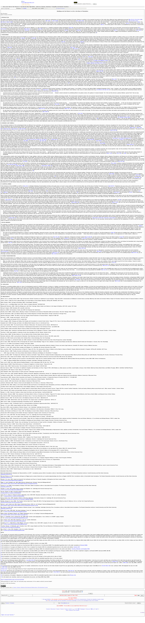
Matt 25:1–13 (68, 108)
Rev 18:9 (26, 140)
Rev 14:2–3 (104, 269)
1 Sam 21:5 (105, 217)
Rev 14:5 (114, 79)
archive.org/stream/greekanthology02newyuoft (15, 511)
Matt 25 (113, 232)
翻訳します (93, 609)
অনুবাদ (76, 609)
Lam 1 (39, 89)
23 (47, 89)
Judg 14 (82, 41)
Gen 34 (63, 41)
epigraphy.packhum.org (6, 474)
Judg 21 (140, 225)
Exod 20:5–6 (55, 91)
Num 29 (5, 192)
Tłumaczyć (88, 609)
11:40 (119, 199)
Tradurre (62, 609)
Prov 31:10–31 (130, 144)
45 (103, 89)
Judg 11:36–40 (8, 199)
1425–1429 (74, 202)
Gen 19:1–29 (56, 237)
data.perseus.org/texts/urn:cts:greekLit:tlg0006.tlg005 (19, 499)
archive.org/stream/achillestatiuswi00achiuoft (12, 490)
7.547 (46, 165)
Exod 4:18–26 (88, 237)
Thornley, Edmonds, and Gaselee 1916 (80, 549)
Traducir (70, 609)
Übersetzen (53, 609)
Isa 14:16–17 (115, 138)
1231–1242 (111, 173)
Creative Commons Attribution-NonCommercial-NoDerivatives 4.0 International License (30, 587)
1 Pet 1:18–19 (56, 572)
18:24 (80, 20)
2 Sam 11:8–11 (112, 217)
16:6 (11, 22)
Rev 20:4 (48, 20)
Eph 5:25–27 (111, 186)
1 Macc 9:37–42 (81, 248)
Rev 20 (40, 29)
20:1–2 (102, 24)
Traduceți (71, 610)
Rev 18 (16, 271)
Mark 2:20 (132, 127)
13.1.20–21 (4, 251)
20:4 (139, 22)
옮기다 (97, 609)
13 (131, 20)
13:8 (141, 19)
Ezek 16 (45, 89)
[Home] (22, 1)
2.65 (120, 153)
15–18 (38, 139)
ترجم (73, 609)
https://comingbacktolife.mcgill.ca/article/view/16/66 (12, 579)
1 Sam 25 (33, 38)
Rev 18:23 (113, 163)
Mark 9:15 (99, 251)
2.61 (118, 153)
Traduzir (66, 609)
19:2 (83, 20)
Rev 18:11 (42, 140)
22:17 (140, 30)
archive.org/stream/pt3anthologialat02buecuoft (16, 518)
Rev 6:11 (10, 47)
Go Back (142, 612)
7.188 (20, 165)
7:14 (136, 19)
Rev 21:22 (117, 281)
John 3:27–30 (22, 129)
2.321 (125, 562)
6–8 (80, 275)
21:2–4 (115, 30)
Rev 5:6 (130, 19)
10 (97, 118)
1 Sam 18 (23, 38)
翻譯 (78, 609)
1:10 (129, 20)
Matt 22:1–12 (42, 108)
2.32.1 (115, 202)
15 (45, 140)
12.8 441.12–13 (106, 565)
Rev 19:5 (19, 282)
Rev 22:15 (54, 253)
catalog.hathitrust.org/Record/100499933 (14, 496)
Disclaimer (12, 603)
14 (47, 191)
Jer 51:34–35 (122, 138)
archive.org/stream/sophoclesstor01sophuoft (15, 521)
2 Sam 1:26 (11, 217)
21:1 (79, 59)
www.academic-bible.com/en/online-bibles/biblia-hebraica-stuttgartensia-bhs (19, 483)
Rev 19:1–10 (121, 161)
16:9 (13, 164)
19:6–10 (71, 27)
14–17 (4, 29)
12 (133, 19)
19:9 (137, 30)
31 (36, 89)
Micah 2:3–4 (128, 138)
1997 (25, 161)
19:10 (56, 20)
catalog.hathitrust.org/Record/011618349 (11, 493)
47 (40, 139)
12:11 (138, 19)
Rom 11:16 (4, 569)
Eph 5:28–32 (46, 111)
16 (78, 202)
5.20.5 (101, 60)
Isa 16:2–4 (29, 139)
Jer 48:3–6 (44, 139)
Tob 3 (12, 238)
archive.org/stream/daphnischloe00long (10, 527)
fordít (67, 610)
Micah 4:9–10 (91, 139)
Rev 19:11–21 (27, 29)
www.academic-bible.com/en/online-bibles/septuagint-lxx (14, 514)
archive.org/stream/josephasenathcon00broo (12, 480)
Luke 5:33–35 (14, 129)
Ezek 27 (122, 139)
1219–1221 (138, 175)
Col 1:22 (4, 570)
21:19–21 (79, 30)
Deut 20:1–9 (95, 217)
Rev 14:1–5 (75, 48)
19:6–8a (27, 30)
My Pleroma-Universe (60, 8)
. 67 (138, 177)
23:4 (33, 139)
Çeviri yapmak (76, 610)
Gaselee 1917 (77, 547)
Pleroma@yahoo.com (65, 603)
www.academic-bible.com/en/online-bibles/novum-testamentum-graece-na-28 (19, 505)
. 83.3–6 (30, 560)
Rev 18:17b (98, 140)
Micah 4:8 (54, 139)
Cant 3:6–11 (107, 89)
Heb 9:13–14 (71, 570)
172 (115, 561)
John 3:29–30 (113, 130)
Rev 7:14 (73, 47)
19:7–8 (66, 30)
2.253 (4, 567)
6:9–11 (133, 20)
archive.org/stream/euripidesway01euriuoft (14, 530)
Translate (24, 8)
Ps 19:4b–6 (99, 89)
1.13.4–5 (114, 262)
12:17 (53, 20)
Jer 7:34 (9, 164)
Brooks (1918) (84, 545)
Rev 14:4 (90, 56)
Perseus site (73, 575)
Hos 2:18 (57, 104)
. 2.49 (109, 153)
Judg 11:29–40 (99, 71)
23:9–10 (101, 217)
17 (5, 22)
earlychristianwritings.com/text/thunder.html (11, 502)
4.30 (125, 153)
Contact (7, 603)
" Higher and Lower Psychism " (7, 615)
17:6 (77, 20)
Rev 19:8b (102, 143)
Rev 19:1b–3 (75, 275)
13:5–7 (8, 22)
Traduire (57, 609)
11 (51, 165)
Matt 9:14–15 (7, 129)
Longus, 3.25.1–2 (95, 63)
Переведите (82, 609)
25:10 (15, 164)
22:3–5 (127, 23)
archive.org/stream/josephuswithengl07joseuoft (15, 524)
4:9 (17, 59)
